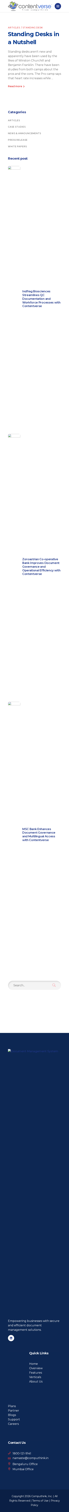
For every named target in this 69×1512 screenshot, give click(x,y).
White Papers (17, 146)
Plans (12, 1406)
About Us (35, 1381)
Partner (13, 1410)
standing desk (33, 27)
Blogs (12, 1415)
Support (14, 1419)
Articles (14, 27)
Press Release (18, 140)
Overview (36, 1368)
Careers (13, 1424)
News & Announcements (24, 133)
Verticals (35, 1377)
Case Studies (17, 126)
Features (35, 1372)
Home (33, 1363)
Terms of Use (40, 1500)
